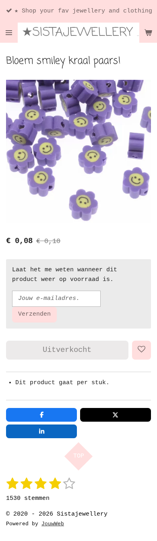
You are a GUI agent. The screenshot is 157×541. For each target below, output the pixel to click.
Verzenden (34, 314)
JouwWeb (52, 524)
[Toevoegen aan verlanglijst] (141, 350)
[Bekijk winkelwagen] (148, 33)
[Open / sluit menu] (9, 33)
